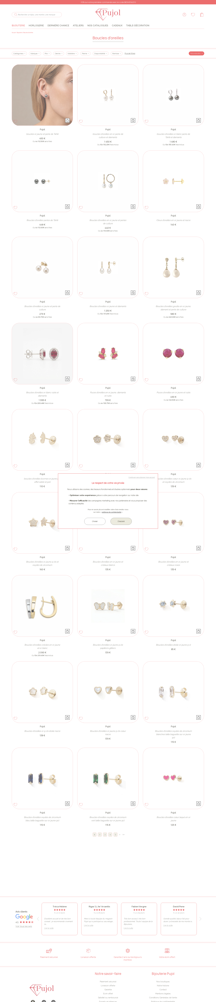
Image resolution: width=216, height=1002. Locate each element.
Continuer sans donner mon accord (141, 477)
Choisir (95, 521)
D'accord (121, 521)
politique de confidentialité (111, 512)
